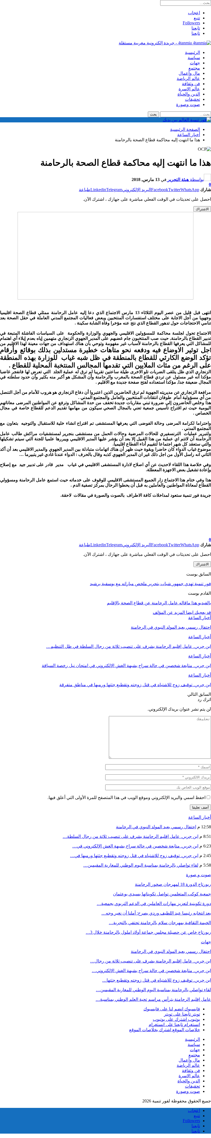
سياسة (194, 57)
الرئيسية (192, 52)
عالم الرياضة (188, 78)
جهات (195, 63)
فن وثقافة (191, 83)
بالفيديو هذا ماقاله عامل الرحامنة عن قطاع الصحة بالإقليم (159, 602)
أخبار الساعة (199, 617)
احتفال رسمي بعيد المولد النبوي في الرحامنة (156, 826)
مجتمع (194, 68)
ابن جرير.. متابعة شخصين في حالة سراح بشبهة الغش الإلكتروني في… (135, 846)
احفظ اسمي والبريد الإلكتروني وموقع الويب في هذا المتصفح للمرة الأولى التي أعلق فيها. (127, 797)
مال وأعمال (189, 73)
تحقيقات (192, 99)
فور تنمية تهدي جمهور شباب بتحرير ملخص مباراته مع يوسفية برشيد (150, 583)
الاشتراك (202, 209)
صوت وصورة (188, 104)
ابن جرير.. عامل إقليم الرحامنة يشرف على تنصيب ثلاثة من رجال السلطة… (130, 836)
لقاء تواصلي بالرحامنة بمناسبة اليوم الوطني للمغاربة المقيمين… (140, 865)
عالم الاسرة (189, 89)
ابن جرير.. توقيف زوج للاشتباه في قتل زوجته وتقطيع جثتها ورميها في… (134, 855)
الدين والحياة (188, 94)
